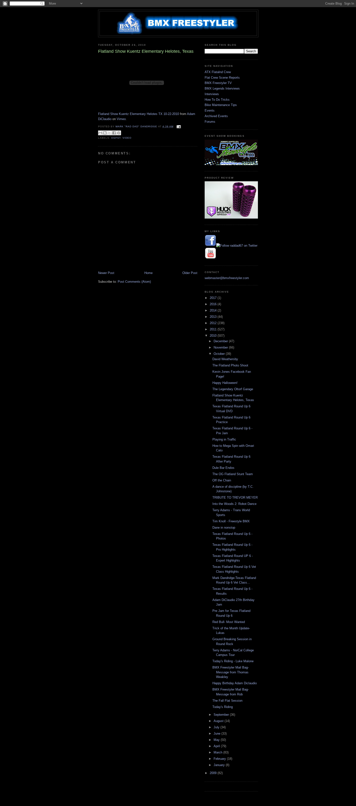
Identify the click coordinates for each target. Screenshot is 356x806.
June (217, 733)
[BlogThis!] (104, 132)
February (220, 758)
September (222, 714)
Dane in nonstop (223, 527)
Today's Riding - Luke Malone (233, 661)
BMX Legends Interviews (222, 88)
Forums (210, 121)
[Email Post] (178, 126)
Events (210, 110)
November (221, 347)
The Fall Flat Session (227, 700)
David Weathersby (225, 359)
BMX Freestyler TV (218, 83)
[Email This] (100, 132)
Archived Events (216, 116)
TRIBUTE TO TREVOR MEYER (235, 497)
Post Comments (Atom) (134, 281)
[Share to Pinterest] (118, 132)
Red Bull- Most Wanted (228, 622)
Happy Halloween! (225, 383)
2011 (213, 329)
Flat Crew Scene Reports (222, 77)
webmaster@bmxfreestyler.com (227, 278)
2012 (213, 323)
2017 (213, 298)
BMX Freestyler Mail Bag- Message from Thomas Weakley (230, 672)
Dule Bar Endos (223, 468)
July (217, 727)
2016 (213, 304)
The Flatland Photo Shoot (230, 365)
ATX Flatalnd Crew (218, 72)
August (219, 721)
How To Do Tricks (217, 99)
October (220, 354)
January (220, 765)
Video (127, 138)
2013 (213, 317)
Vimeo (121, 119)
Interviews (212, 94)
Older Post (189, 273)
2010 (213, 335)
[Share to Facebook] (114, 132)
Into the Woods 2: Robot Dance (234, 504)
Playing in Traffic (224, 439)
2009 (213, 773)
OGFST (116, 138)
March (218, 752)
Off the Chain (221, 480)
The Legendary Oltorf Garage (232, 389)
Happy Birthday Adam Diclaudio (234, 683)
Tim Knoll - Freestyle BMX (231, 521)
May (217, 740)
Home (148, 273)
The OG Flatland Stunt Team (232, 474)
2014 (213, 310)
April (217, 746)
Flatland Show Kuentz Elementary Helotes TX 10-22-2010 (138, 114)
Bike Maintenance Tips (221, 105)
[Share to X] (109, 132)
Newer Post (106, 273)
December (221, 341)
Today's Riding (222, 707)
